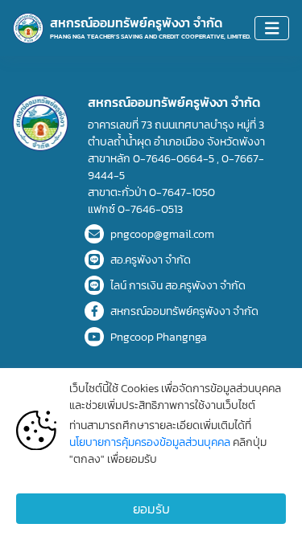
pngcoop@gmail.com (162, 234)
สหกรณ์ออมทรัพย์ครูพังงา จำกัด (184, 311)
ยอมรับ (151, 508)
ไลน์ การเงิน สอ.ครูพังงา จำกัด (178, 285)
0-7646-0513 (150, 209)
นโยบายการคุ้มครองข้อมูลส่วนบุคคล (151, 442)
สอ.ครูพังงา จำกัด (150, 260)
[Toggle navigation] (272, 28)
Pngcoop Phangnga (158, 337)
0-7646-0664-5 (175, 158)
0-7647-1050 (182, 192)
